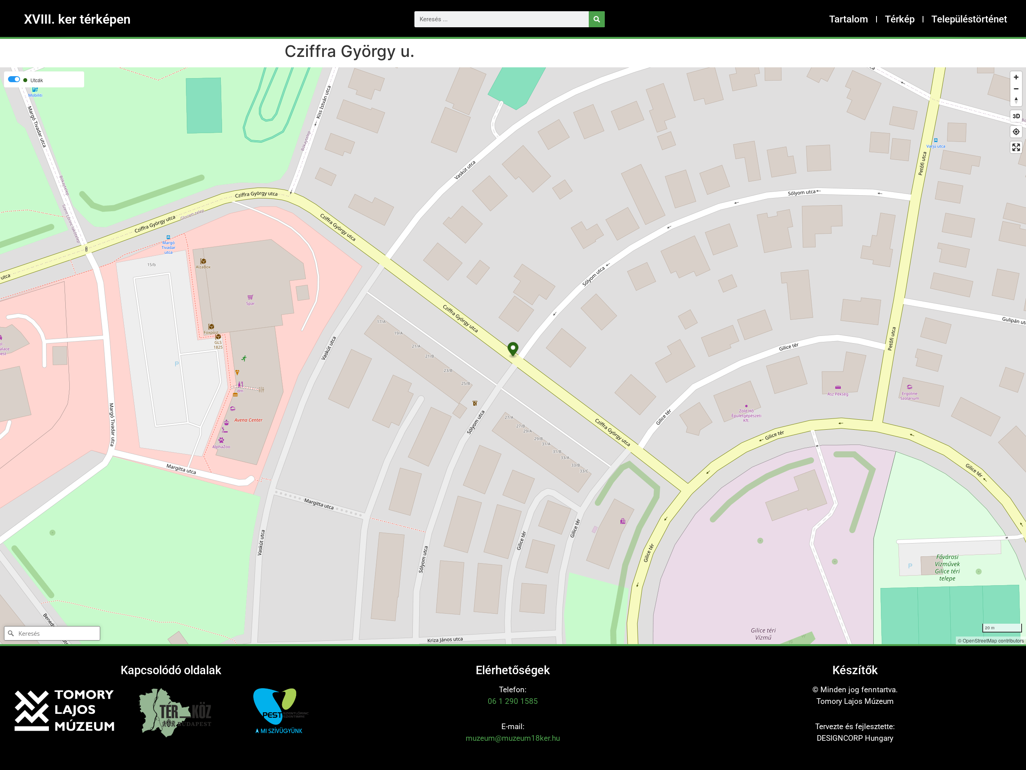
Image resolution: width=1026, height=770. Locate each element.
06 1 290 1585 (513, 701)
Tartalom (848, 19)
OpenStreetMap (980, 640)
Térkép (900, 19)
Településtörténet (969, 19)
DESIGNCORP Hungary (855, 738)
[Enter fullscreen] (1016, 147)
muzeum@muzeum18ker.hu (513, 738)
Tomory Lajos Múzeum (855, 701)
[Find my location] (1016, 131)
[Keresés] (597, 19)
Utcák (36, 80)
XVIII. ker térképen (77, 19)
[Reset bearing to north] (1016, 100)
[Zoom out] (1016, 89)
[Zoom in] (1016, 77)
